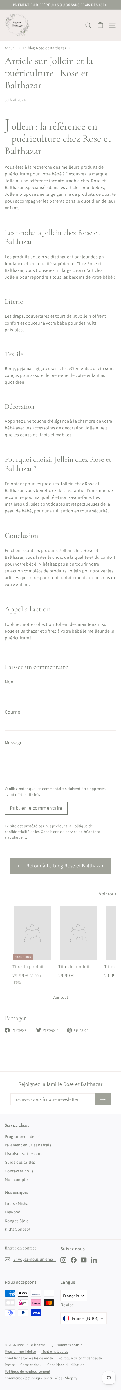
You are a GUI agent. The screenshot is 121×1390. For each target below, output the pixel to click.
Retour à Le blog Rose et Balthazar (64, 865)
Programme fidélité (22, 1136)
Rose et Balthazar (22, 631)
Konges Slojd (17, 1220)
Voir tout (107, 894)
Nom (10, 681)
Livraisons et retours (23, 1153)
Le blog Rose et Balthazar (44, 47)
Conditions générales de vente (29, 1358)
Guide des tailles (20, 1162)
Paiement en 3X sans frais (28, 1145)
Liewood (13, 1212)
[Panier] (100, 25)
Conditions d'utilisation (66, 1364)
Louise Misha (17, 1203)
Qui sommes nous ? (66, 1344)
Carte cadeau (31, 1364)
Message (14, 742)
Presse (10, 1364)
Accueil (11, 47)
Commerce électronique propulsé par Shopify (41, 1378)
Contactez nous (19, 1171)
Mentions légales (54, 1351)
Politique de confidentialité (80, 1358)
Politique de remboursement (27, 1371)
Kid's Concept (17, 1229)
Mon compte (16, 1179)
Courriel (13, 712)
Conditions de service (59, 831)
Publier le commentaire (36, 808)
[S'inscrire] (103, 1099)
